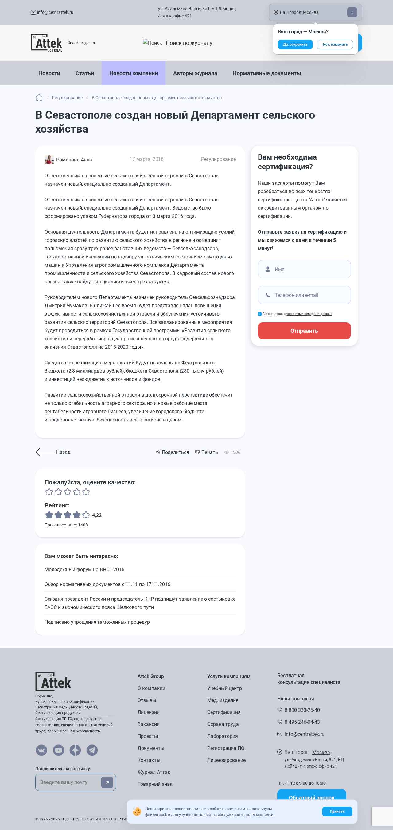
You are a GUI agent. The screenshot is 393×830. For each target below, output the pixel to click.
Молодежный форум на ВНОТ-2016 (84, 569)
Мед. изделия (223, 700)
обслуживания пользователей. (246, 814)
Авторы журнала (195, 73)
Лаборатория (222, 736)
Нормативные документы (267, 73)
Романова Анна (74, 160)
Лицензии (149, 712)
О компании (151, 688)
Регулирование (218, 159)
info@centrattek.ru (54, 12)
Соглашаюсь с (297, 314)
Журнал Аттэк (154, 772)
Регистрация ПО (225, 748)
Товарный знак (155, 784)
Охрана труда (223, 724)
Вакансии (149, 724)
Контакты (149, 760)
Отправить (304, 331)
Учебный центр (224, 688)
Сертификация (224, 712)
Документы (151, 748)
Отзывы (147, 700)
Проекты (148, 736)
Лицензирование (226, 760)
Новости (49, 73)
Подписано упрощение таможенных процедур (97, 622)
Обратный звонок (312, 797)
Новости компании (133, 73)
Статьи (85, 73)
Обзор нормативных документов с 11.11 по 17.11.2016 (107, 584)
